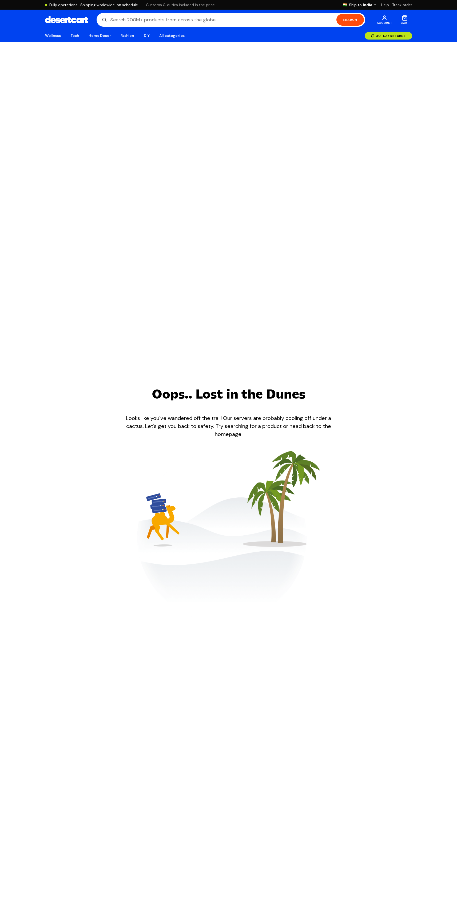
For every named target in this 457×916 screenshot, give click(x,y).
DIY (147, 35)
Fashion (127, 35)
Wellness (53, 35)
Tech (74, 35)
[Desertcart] (66, 19)
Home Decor (100, 35)
